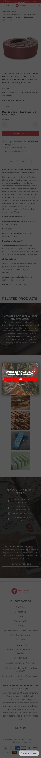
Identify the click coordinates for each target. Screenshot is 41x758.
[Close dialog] (37, 364)
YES (20, 379)
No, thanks (20, 384)
